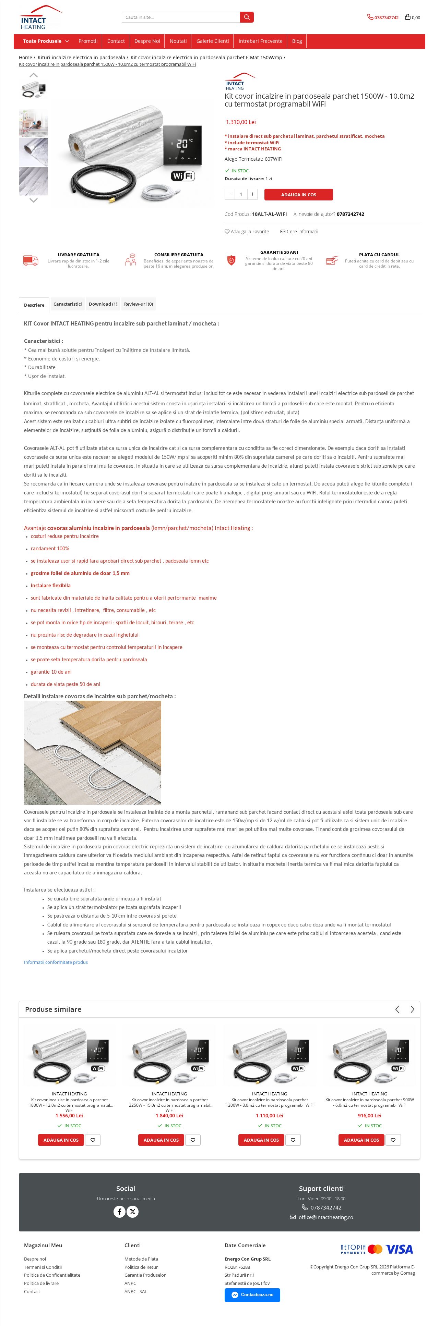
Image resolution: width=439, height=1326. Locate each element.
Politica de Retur (141, 1267)
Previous (33, 76)
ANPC (130, 1283)
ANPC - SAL (135, 1291)
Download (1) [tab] (103, 304)
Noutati (178, 41)
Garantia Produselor (145, 1275)
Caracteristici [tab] (68, 304)
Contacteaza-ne (257, 1294)
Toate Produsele (43, 41)
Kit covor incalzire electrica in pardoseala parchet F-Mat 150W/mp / (209, 57)
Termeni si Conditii (43, 1267)
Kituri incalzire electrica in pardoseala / (84, 57)
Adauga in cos (298, 195)
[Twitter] (133, 1212)
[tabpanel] (132, 154)
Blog (297, 41)
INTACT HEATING (69, 1094)
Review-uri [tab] (138, 304)
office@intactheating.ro (325, 1217)
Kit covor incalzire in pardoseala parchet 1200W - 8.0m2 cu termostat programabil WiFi (269, 1102)
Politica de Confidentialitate (52, 1275)
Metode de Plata (141, 1259)
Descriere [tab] (34, 305)
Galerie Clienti (213, 41)
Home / (28, 57)
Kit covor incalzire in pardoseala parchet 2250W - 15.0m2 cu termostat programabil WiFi (169, 1104)
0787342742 (325, 1207)
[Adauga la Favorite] (92, 1140)
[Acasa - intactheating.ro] (53, 17)
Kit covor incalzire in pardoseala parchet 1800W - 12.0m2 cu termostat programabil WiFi (69, 1104)
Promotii (88, 41)
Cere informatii (301, 231)
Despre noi (147, 41)
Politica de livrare (41, 1283)
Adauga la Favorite (249, 231)
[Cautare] (247, 17)
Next (33, 199)
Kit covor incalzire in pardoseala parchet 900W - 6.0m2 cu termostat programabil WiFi (369, 1102)
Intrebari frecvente (261, 41)
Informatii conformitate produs (56, 962)
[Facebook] (120, 1212)
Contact (116, 41)
